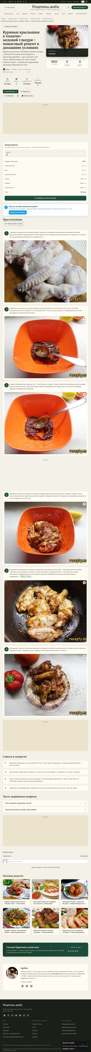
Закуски (70, 13)
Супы (17, 13)
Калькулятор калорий (69, 1027)
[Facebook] (26, 2)
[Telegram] (10, 2)
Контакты (69, 1)
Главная (5, 1024)
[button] (67, 41)
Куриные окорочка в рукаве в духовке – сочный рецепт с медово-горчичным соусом (43, 932)
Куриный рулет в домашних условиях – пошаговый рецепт (73, 931)
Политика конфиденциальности (13, 1037)
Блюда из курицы (11, 26)
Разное (56, 13)
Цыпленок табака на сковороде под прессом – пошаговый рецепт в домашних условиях (44, 903)
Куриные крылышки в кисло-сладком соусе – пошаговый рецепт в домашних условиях (15, 903)
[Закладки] (68, 7)
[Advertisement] (45, 118)
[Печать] (18, 96)
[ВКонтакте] (21, 2)
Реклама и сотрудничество (11, 1033)
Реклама (63, 1)
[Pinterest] (15, 2)
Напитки (33, 13)
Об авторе (75, 1)
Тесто (63, 13)
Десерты (48, 13)
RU (83, 1)
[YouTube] (18, 2)
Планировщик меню (68, 1024)
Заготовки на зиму (81, 13)
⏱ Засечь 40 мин (26, 576)
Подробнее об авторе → (28, 978)
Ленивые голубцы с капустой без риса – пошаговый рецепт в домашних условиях (74, 903)
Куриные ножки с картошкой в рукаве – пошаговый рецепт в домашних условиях (15, 932)
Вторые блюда (8, 13)
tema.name (47, 1045)
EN (86, 1)
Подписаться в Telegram (17, 212)
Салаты (41, 13)
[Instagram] (13, 2)
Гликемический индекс (69, 1033)
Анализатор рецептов (69, 1030)
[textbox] (48, 861)
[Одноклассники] (23, 2)
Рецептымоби (12, 1005)
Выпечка (24, 13)
